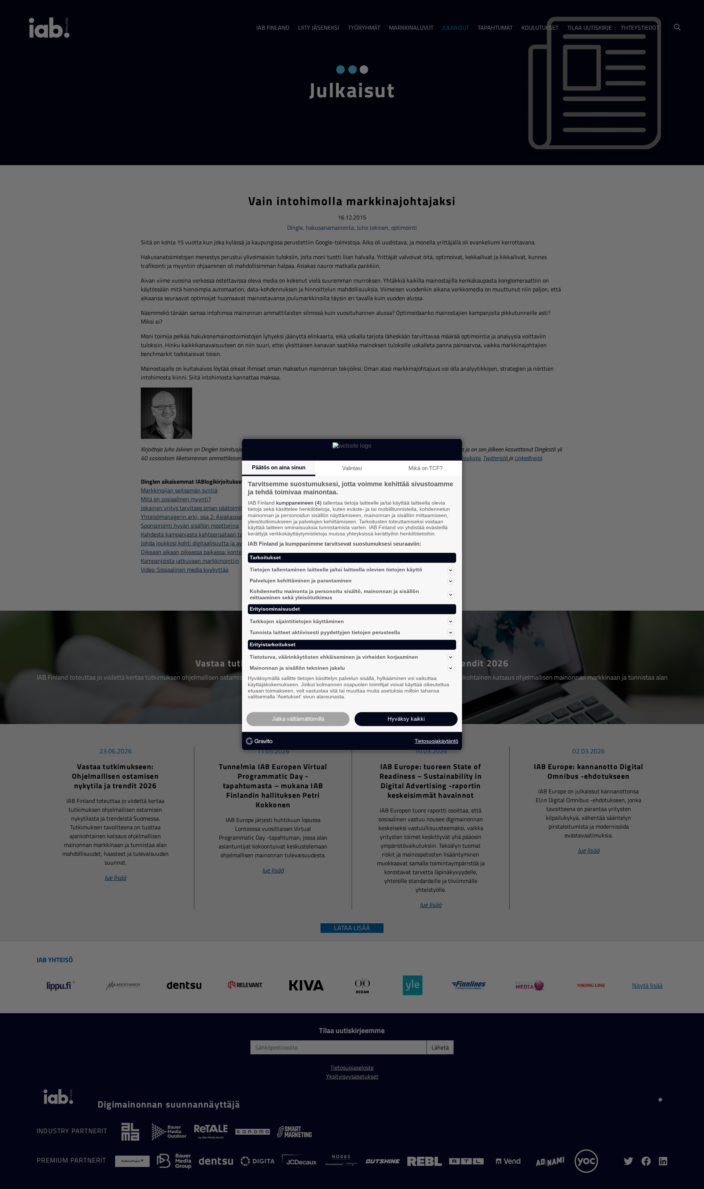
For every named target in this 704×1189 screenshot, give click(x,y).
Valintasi (352, 468)
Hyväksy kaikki (406, 719)
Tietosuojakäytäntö (436, 741)
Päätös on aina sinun (278, 467)
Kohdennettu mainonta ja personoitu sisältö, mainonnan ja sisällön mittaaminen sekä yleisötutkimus (334, 594)
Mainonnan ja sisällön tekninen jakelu (297, 668)
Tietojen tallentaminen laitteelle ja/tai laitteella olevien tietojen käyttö (336, 570)
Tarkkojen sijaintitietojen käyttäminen (297, 621)
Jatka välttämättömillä (298, 719)
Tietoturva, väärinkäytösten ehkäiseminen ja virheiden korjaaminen (334, 657)
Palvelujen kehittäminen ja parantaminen (301, 581)
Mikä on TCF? (425, 468)
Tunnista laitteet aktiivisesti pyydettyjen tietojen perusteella (325, 632)
